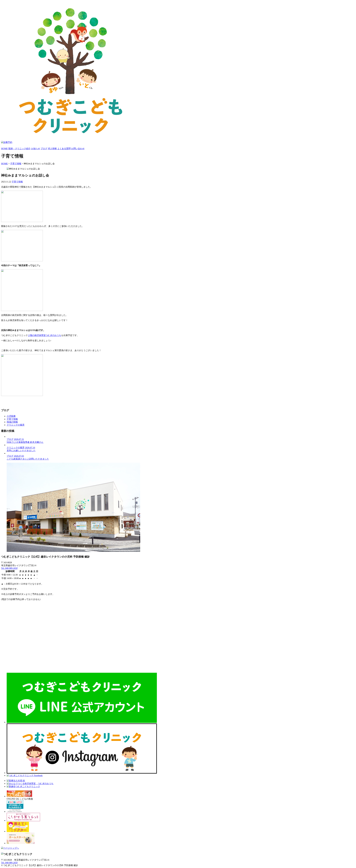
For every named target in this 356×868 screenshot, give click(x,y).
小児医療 (11, 416)
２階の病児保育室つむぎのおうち (44, 335)
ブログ (44, 148)
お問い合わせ (78, 148)
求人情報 (52, 148)
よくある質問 (64, 148)
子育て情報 (15, 163)
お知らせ (35, 148)
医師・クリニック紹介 (19, 148)
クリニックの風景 (15, 425)
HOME (4, 148)
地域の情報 (12, 422)
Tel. (9, 568)
